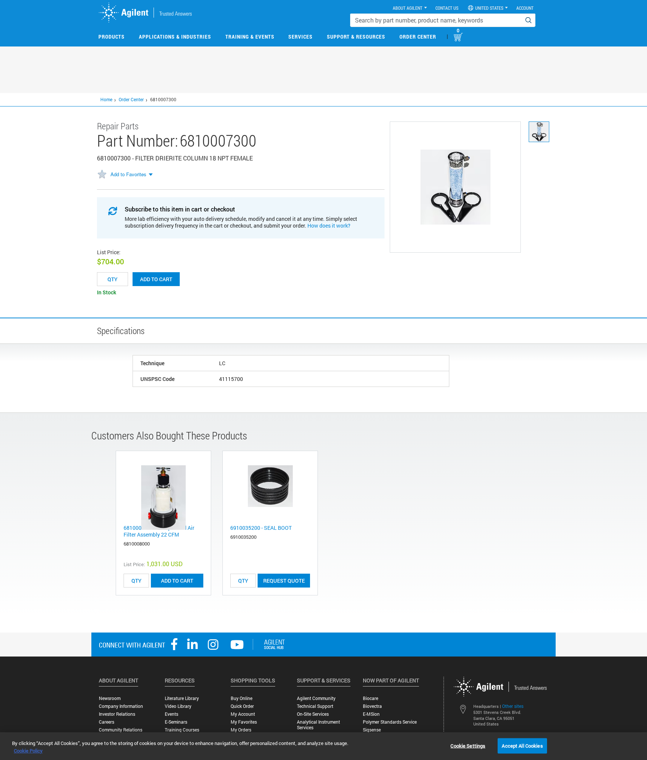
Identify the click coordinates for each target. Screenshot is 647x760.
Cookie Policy (28, 750)
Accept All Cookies (522, 745)
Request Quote (284, 580)
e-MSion (371, 714)
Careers (106, 722)
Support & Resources (356, 36)
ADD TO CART (177, 580)
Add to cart (156, 279)
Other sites (512, 706)
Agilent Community (316, 698)
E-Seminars (176, 722)
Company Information (121, 706)
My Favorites (244, 722)
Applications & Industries (175, 36)
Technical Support (315, 706)
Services (300, 36)
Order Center (418, 36)
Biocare (370, 698)
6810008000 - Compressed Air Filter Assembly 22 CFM (159, 531)
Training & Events (249, 36)
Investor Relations (117, 714)
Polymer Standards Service (390, 722)
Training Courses (182, 730)
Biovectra (372, 706)
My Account (243, 714)
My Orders (241, 730)
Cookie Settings (467, 745)
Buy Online (241, 698)
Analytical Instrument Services (318, 724)
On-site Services (313, 714)
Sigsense (372, 730)
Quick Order (242, 706)
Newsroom (110, 698)
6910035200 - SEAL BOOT (261, 527)
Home (106, 99)
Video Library (178, 706)
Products (111, 36)
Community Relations (120, 730)
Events (171, 714)
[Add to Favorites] (102, 175)
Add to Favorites (128, 174)
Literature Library (182, 698)
